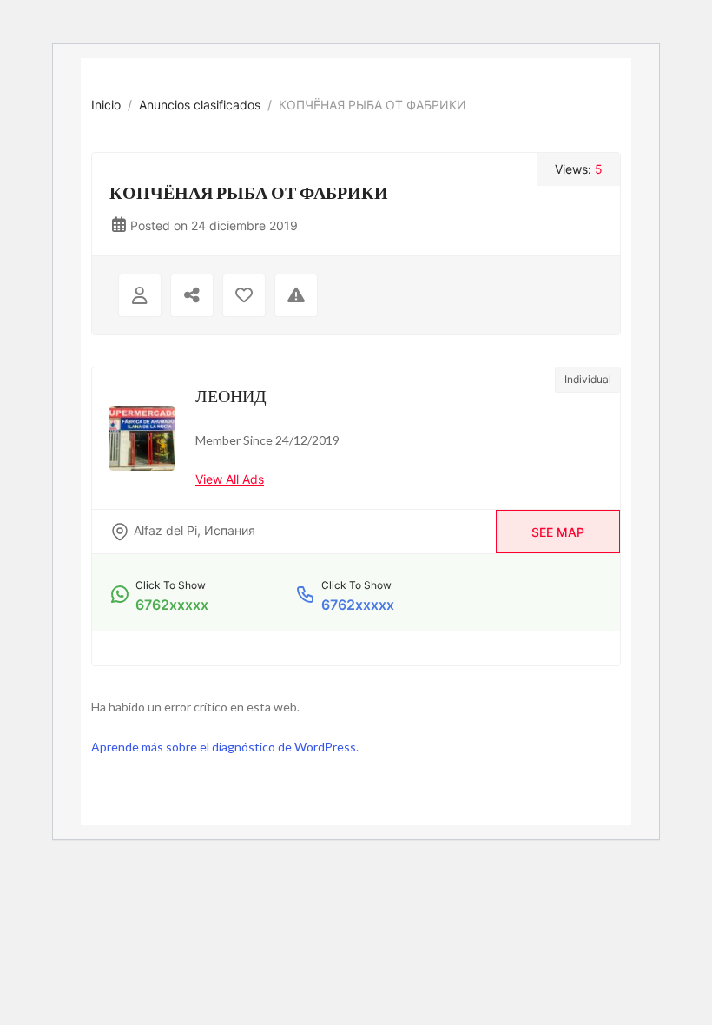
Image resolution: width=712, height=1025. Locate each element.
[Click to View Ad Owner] (140, 295)
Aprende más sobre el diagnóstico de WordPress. (225, 746)
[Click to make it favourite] (244, 295)
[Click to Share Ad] (192, 295)
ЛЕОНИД (231, 395)
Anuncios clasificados (199, 104)
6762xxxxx (171, 604)
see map (557, 532)
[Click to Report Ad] (296, 295)
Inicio (106, 104)
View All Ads (229, 479)
